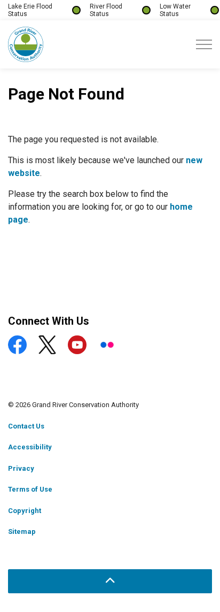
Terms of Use (30, 489)
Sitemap (22, 531)
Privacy (21, 468)
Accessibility (30, 447)
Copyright (24, 511)
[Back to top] (110, 581)
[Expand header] (204, 44)
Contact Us (26, 426)
